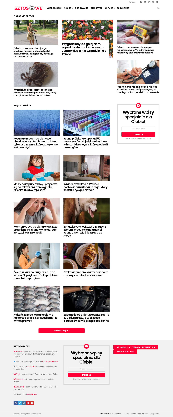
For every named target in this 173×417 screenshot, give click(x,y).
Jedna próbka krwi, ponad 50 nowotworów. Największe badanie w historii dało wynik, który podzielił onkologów (85, 143)
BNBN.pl (17, 374)
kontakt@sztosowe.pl (50, 361)
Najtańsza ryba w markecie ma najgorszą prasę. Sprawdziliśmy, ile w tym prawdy (35, 317)
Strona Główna (106, 414)
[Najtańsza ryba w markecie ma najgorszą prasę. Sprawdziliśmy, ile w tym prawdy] (37, 299)
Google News (32, 394)
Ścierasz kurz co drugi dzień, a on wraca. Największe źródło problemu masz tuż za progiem (36, 275)
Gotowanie (81, 8)
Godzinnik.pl (31, 367)
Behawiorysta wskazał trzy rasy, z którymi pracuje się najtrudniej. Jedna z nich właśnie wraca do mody (84, 231)
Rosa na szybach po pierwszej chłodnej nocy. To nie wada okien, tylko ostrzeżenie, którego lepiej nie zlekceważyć (36, 143)
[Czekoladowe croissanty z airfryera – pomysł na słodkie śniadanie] (86, 256)
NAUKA (67, 8)
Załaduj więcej (61, 330)
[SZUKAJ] (158, 8)
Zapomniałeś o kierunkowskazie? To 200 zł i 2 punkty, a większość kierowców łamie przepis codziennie (86, 317)
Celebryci (96, 8)
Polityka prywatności (139, 414)
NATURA (108, 8)
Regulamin (155, 414)
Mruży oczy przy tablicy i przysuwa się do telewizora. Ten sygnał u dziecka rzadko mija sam (35, 187)
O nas (126, 414)
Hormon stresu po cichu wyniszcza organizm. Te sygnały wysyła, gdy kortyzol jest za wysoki (35, 229)
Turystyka (123, 8)
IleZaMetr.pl (18, 379)
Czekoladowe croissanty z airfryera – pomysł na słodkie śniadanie (85, 273)
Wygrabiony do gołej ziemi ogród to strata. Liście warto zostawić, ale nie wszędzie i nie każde (84, 49)
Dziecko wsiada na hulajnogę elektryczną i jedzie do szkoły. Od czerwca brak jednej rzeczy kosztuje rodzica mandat (33, 52)
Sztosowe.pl (18, 351)
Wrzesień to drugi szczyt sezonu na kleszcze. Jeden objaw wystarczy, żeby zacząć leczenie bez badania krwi (35, 92)
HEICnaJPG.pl (19, 387)
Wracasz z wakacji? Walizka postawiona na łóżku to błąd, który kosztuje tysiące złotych (85, 187)
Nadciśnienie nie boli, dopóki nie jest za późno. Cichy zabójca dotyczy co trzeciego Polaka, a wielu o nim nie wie (138, 89)
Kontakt (132, 2)
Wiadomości (54, 8)
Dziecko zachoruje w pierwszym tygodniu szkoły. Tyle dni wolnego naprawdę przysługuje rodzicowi (135, 50)
